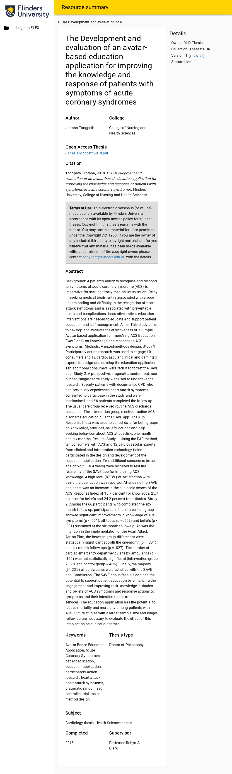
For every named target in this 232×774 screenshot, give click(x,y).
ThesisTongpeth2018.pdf (87, 153)
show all (196, 55)
